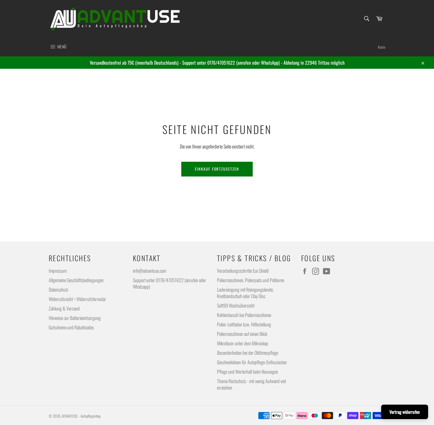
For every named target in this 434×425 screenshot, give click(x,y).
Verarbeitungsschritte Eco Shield (243, 270)
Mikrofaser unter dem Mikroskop (242, 343)
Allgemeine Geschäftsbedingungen (76, 280)
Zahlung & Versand (64, 308)
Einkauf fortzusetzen (217, 169)
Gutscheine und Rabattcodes (71, 327)
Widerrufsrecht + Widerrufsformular (77, 299)
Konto (381, 47)
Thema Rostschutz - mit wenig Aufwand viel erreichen (251, 384)
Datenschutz (58, 289)
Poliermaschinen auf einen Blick (242, 333)
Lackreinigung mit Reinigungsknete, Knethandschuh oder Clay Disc (245, 293)
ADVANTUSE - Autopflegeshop (81, 416)
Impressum (58, 270)
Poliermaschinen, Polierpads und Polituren (250, 280)
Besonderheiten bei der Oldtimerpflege (247, 352)
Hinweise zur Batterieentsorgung (75, 317)
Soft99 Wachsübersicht (235, 305)
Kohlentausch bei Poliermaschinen (244, 314)
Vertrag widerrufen (404, 411)
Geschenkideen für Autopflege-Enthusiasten (252, 362)
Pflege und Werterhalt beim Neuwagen (247, 371)
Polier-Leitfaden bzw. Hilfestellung (244, 324)
